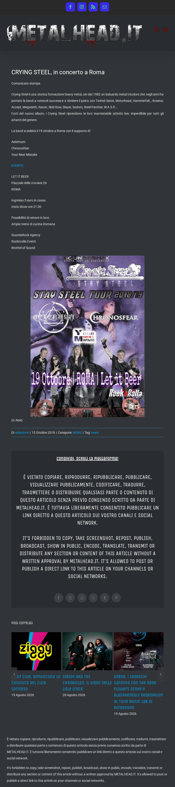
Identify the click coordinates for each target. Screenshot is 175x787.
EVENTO (17, 165)
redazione (22, 432)
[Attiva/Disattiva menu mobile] (165, 29)
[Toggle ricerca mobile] (156, 29)
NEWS (77, 432)
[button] (14, 674)
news (95, 432)
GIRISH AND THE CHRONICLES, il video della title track (87, 683)
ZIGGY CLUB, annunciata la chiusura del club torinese (35, 683)
